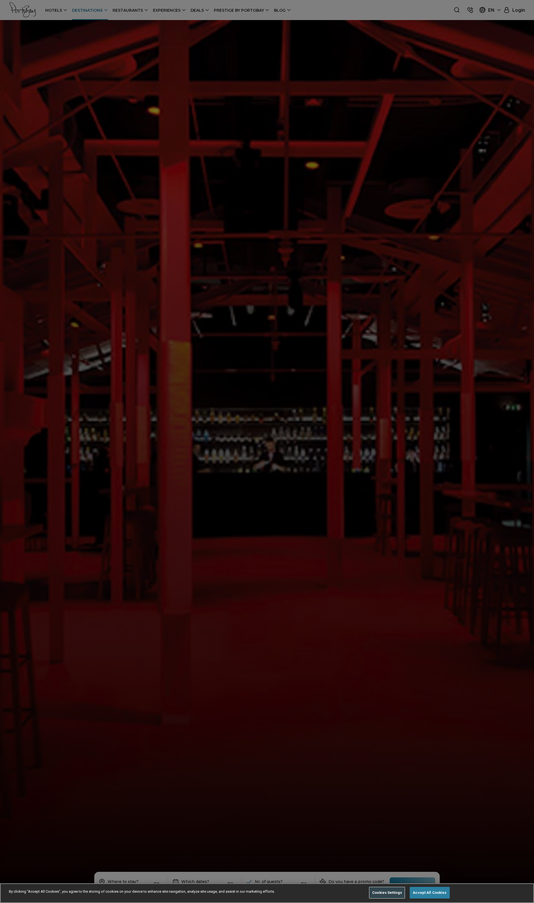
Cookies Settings (387, 892)
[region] (267, 893)
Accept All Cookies (429, 892)
